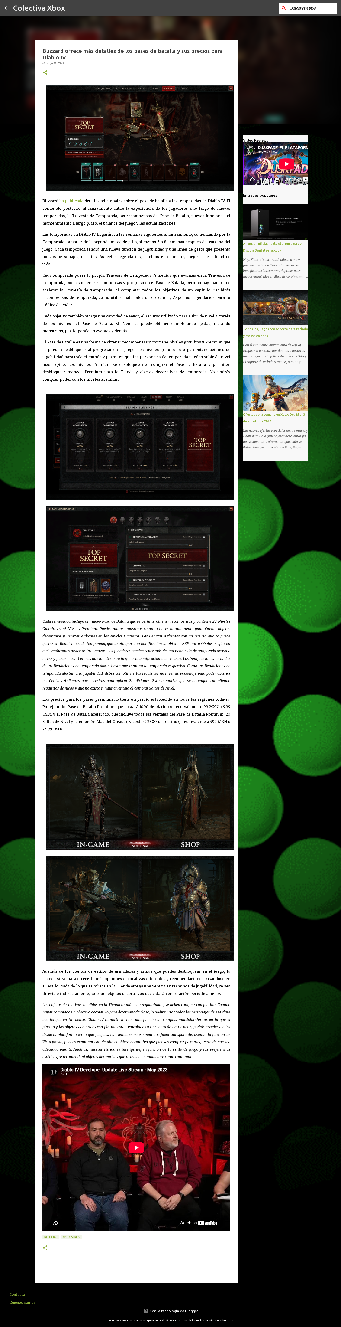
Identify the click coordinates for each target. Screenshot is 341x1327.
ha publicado (71, 201)
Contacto (17, 1294)
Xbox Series (71, 1237)
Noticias (50, 1237)
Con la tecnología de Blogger (173, 1311)
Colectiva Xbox (39, 8)
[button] (45, 73)
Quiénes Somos (22, 1302)
